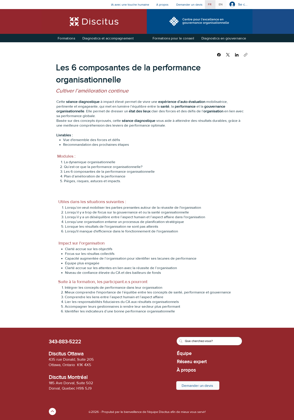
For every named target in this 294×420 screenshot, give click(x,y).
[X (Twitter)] (228, 54)
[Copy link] (245, 54)
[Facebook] (219, 54)
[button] (164, 4)
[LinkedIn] (236, 54)
